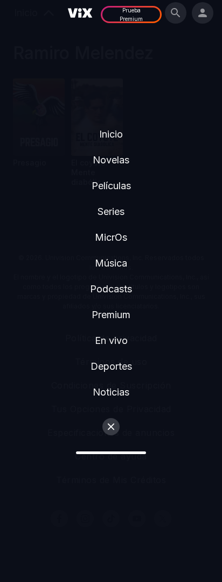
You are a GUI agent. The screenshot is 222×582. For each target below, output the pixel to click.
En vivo (111, 340)
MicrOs (111, 237)
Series (111, 211)
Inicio (111, 134)
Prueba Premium (131, 14)
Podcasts (111, 288)
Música (111, 263)
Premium (111, 314)
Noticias (111, 392)
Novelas (111, 160)
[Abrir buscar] (175, 13)
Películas (111, 185)
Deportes (111, 366)
